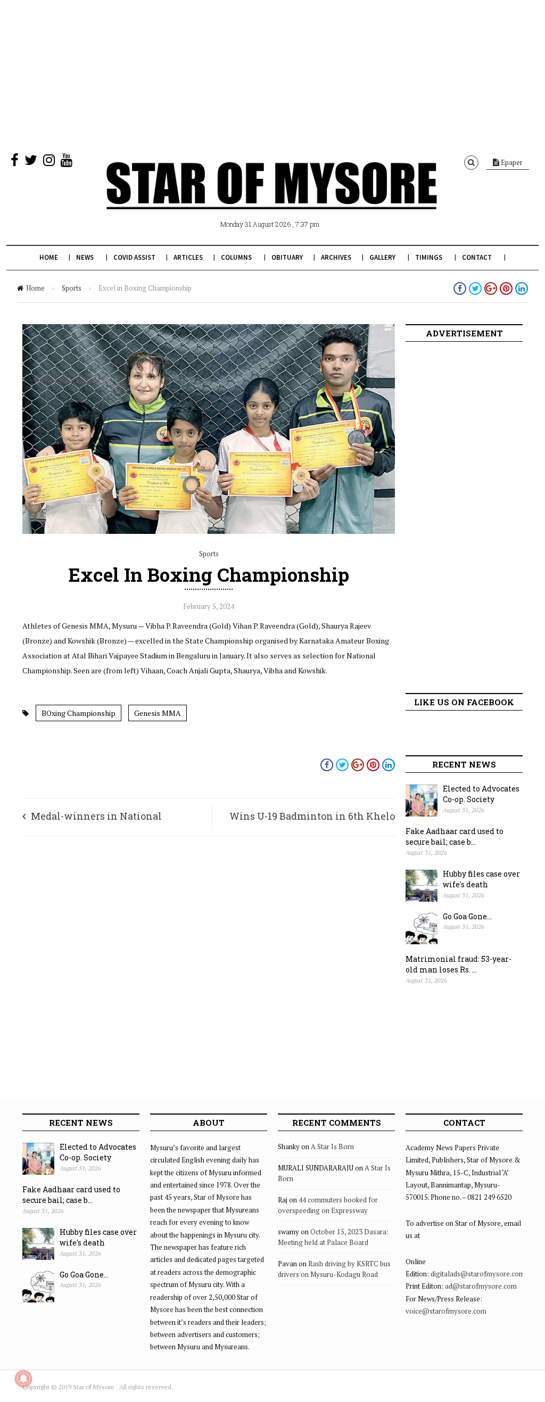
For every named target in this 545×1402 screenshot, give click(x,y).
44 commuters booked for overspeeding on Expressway (328, 1205)
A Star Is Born (332, 1146)
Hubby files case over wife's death (481, 879)
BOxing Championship (78, 713)
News (85, 257)
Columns (236, 257)
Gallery (382, 257)
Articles (188, 257)
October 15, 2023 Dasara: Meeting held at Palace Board (333, 1237)
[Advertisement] (272, 74)
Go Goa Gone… (467, 916)
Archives (336, 257)
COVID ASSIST (134, 257)
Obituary (287, 257)
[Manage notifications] (23, 1378)
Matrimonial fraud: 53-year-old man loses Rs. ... (458, 964)
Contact (477, 257)
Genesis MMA (157, 713)
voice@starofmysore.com (446, 1311)
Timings (428, 257)
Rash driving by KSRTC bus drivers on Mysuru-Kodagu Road (334, 1269)
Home (48, 257)
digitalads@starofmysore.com (478, 1274)
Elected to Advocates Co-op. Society (481, 794)
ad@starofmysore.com (481, 1286)
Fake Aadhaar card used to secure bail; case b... (454, 836)
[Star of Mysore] (271, 198)
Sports (71, 288)
